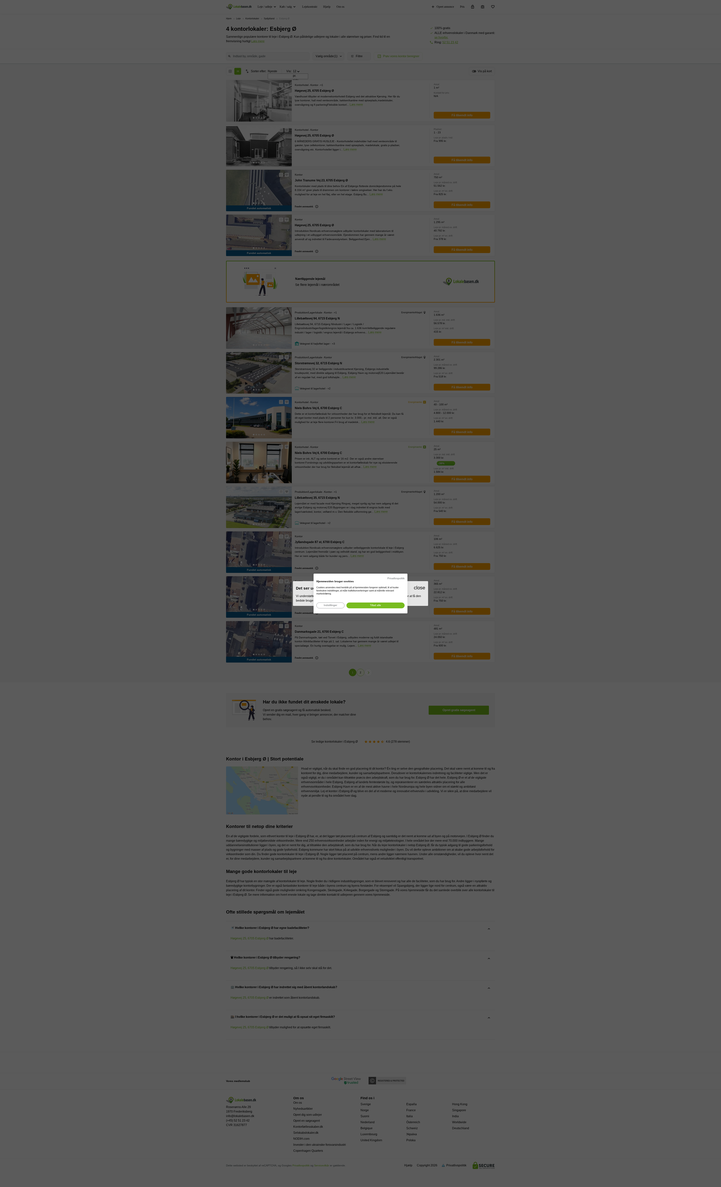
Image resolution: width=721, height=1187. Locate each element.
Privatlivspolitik (396, 578)
